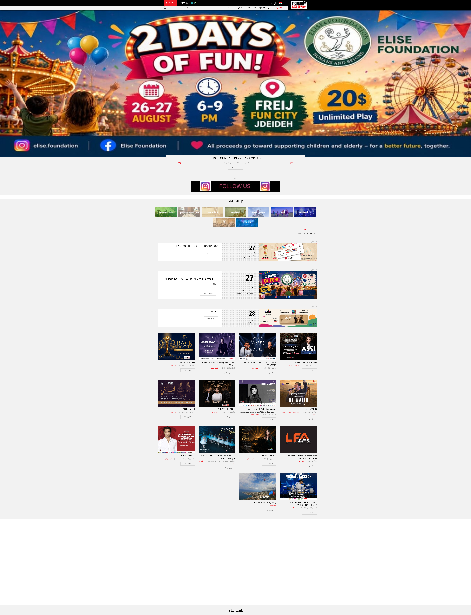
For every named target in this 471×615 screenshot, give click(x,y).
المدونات (247, 7)
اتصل (240, 7)
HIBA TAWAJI (269, 456)
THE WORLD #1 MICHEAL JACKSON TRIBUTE (303, 503)
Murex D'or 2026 (187, 362)
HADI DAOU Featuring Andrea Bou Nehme (219, 363)
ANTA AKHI (189, 409)
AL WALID (311, 409)
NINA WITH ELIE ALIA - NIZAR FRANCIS (260, 363)
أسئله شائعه (231, 7)
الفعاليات (279, 7)
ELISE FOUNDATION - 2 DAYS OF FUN (235, 158)
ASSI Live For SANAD (306, 362)
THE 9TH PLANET (226, 409)
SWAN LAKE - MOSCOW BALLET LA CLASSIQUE (218, 457)
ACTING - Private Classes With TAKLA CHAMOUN (302, 457)
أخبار (254, 7)
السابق (270, 7)
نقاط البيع (262, 7)
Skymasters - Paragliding (265, 502)
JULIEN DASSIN (187, 456)
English (183, 2)
